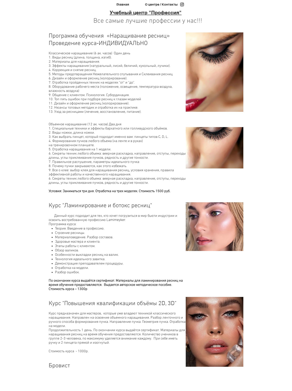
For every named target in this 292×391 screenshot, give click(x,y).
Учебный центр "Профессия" (146, 13)
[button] (214, 72)
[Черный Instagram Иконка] (182, 4)
